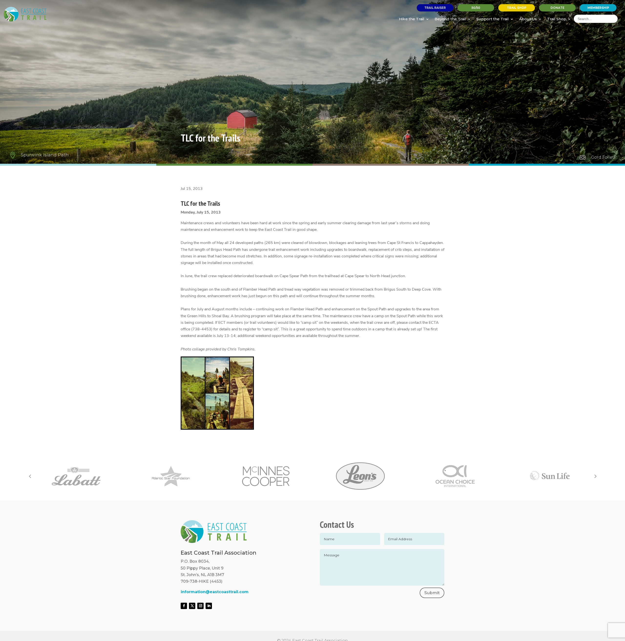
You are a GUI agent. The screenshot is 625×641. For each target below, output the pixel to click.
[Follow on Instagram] (200, 606)
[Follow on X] (192, 606)
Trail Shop (556, 19)
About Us (528, 19)
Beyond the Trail (450, 19)
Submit (432, 592)
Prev (30, 476)
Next (595, 476)
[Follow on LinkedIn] (209, 606)
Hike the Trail (411, 19)
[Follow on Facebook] (184, 606)
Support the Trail (492, 19)
